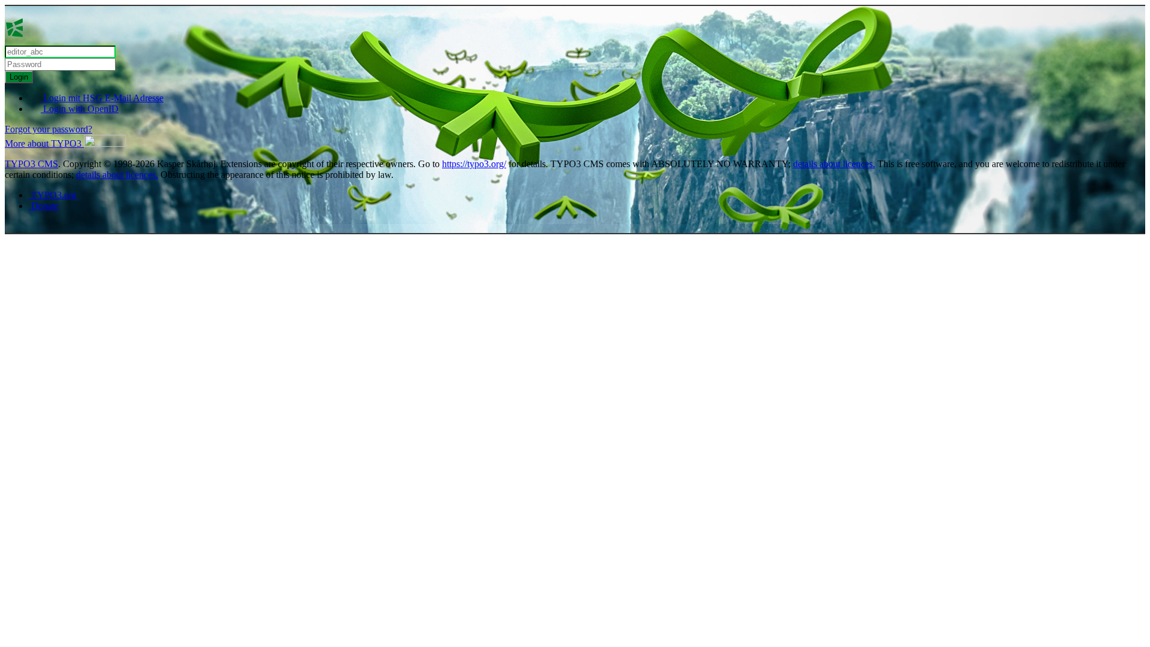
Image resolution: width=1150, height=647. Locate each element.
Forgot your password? (48, 129)
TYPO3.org (53, 195)
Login (19, 76)
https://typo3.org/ (474, 164)
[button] (65, 143)
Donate (44, 206)
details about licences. (834, 164)
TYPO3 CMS (31, 164)
